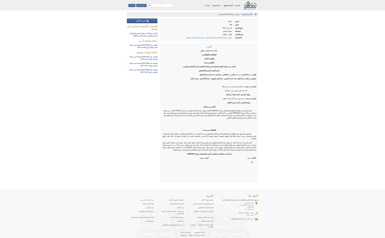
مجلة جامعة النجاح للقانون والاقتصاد (173, 225)
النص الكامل (141, 21)
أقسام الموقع (228, 5)
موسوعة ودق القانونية (177, 217)
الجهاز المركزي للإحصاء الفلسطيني (203, 211)
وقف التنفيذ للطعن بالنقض (194, 37)
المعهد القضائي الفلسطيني (205, 207)
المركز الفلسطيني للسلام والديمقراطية (142, 217)
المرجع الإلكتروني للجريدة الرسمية (203, 204)
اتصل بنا (207, 5)
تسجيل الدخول (141, 5)
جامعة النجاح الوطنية (207, 221)
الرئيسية (237, 5)
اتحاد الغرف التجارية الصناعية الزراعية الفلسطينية (173, 212)
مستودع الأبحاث (149, 221)
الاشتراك (132, 5)
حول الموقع (217, 5)
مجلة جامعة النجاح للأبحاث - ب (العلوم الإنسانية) (202, 226)
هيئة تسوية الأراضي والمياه (205, 217)
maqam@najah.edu (237, 219)
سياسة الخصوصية (199, 232)
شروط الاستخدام (186, 232)
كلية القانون (180, 221)
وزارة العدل (180, 207)
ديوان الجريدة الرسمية (147, 200)
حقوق (230, 37)
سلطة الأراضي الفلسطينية (146, 211)
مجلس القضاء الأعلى (207, 200)
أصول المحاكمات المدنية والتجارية (216, 37)
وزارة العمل (150, 207)
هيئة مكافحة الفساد (148, 204)
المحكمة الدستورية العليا (176, 200)
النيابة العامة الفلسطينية (177, 204)
